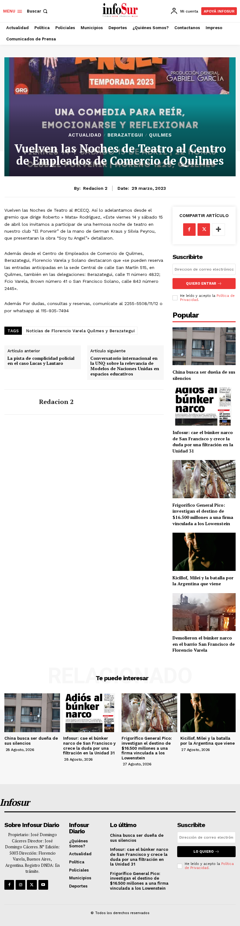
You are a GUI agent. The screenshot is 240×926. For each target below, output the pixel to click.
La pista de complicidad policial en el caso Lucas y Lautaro (41, 361)
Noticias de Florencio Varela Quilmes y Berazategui (80, 330)
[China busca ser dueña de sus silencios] (204, 346)
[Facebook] (189, 229)
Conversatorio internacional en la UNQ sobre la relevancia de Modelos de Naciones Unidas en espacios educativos (124, 366)
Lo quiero (203, 852)
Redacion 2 (95, 188)
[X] (204, 229)
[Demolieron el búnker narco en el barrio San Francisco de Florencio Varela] (204, 612)
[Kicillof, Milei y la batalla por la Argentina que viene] (204, 552)
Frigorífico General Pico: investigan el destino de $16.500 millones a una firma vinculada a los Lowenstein (202, 514)
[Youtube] (43, 885)
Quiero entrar (201, 284)
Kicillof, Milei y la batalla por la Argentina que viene (202, 581)
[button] (38, 11)
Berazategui (125, 135)
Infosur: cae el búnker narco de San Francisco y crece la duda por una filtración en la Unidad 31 (202, 441)
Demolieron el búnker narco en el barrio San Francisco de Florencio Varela (203, 644)
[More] (218, 229)
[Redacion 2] (19, 402)
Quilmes (160, 135)
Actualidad (85, 135)
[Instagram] (20, 885)
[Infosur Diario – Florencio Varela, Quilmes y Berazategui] (121, 10)
